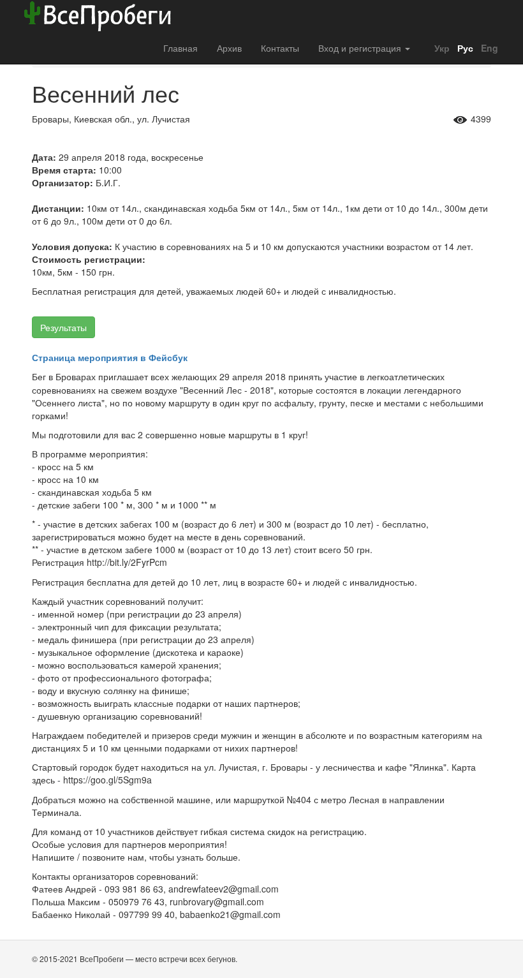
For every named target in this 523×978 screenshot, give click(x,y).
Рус (464, 47)
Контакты (280, 47)
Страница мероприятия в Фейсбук (110, 357)
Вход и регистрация (361, 47)
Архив (229, 47)
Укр (441, 47)
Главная (180, 47)
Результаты (63, 327)
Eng (488, 47)
